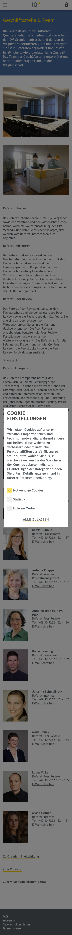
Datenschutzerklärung (35, 478)
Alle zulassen (36, 519)
